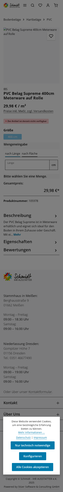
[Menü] (24, 5)
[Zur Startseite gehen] (12, 5)
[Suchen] (32, 5)
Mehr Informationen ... (31, 432)
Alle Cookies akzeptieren (32, 467)
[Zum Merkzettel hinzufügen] (51, 36)
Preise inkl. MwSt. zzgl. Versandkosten (28, 111)
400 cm (15, 137)
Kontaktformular (40, 392)
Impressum (40, 437)
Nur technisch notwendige (32, 445)
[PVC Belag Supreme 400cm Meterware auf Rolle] (31, 55)
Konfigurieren (32, 456)
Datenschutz (23, 437)
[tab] (12, 154)
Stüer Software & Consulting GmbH (38, 486)
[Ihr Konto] (47, 5)
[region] (31, 55)
